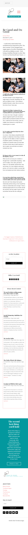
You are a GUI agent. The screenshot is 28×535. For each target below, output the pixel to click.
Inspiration (19, 361)
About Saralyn (6, 486)
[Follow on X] (12, 279)
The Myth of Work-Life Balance (12, 360)
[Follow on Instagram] (14, 279)
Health (18, 318)
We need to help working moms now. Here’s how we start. (13, 292)
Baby (4, 39)
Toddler (12, 39)
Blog (12, 295)
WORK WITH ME (14, 16)
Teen (23, 340)
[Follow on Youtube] (18, 279)
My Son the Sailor (9, 338)
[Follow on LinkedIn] (16, 512)
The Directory (6, 492)
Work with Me (6, 496)
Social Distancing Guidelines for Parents (13, 316)
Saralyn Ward (6, 35)
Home (18, 340)
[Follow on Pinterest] (16, 279)
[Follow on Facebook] (10, 279)
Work (17, 295)
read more (6, 308)
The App (5, 490)
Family (14, 318)
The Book (5, 494)
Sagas (7, 39)
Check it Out (14, 464)
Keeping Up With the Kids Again (13, 384)
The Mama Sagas (7, 488)
